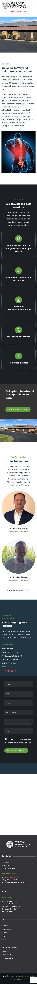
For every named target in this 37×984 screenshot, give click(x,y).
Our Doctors (7, 929)
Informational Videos (11, 948)
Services (6, 933)
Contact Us (7, 955)
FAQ (4, 936)
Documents (7, 951)
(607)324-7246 (18, 11)
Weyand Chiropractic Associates (20, 976)
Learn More (18, 246)
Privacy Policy (8, 958)
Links (4, 940)
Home (5, 926)
